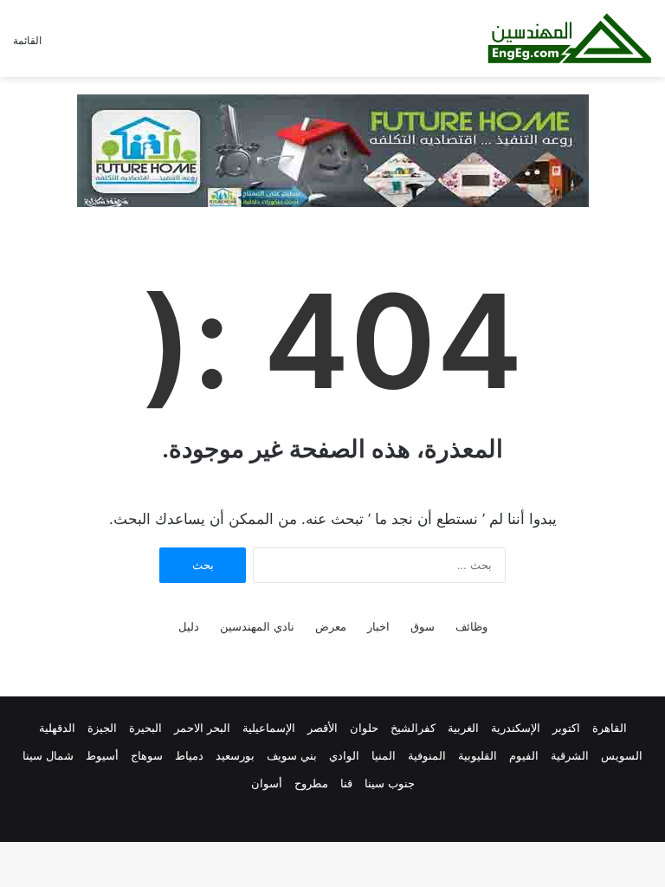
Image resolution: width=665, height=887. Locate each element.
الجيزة (102, 728)
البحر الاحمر (202, 728)
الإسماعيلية (268, 728)
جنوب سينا (390, 783)
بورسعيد (235, 755)
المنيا (383, 755)
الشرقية (570, 755)
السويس (621, 755)
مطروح (311, 783)
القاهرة (609, 728)
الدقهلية (57, 728)
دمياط (189, 755)
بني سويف (292, 755)
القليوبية (477, 755)
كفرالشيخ (413, 728)
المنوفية (427, 755)
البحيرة (145, 728)
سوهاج (147, 755)
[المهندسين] (569, 38)
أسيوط (102, 755)
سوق (422, 626)
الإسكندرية (515, 728)
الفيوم (524, 755)
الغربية (463, 728)
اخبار (378, 626)
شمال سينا (48, 755)
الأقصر (322, 728)
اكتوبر (566, 728)
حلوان (364, 728)
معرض (330, 626)
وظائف (471, 626)
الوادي (344, 755)
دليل (188, 626)
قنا (346, 783)
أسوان (266, 783)
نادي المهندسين (257, 626)
